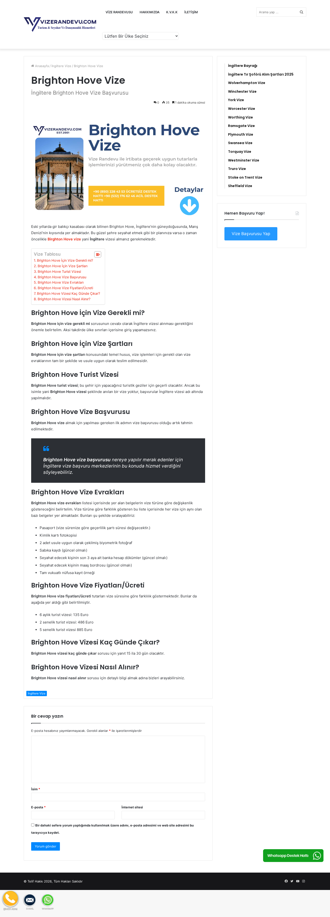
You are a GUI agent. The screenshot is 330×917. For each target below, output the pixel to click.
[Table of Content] (97, 254)
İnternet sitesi (132, 807)
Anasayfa (41, 66)
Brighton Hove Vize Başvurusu (62, 277)
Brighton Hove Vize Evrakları (61, 282)
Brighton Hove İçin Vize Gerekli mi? (65, 260)
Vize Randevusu (119, 12)
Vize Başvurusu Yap (251, 233)
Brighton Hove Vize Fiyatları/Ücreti (65, 288)
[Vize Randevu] (60, 24)
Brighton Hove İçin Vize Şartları (62, 266)
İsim (35, 789)
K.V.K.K (172, 12)
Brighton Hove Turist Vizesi (59, 271)
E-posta (38, 807)
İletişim (191, 12)
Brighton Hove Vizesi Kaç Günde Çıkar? (68, 293)
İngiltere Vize (61, 66)
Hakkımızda (149, 12)
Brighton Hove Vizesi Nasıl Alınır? (64, 299)
